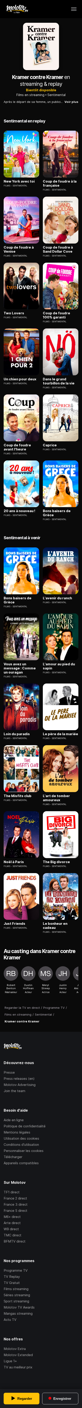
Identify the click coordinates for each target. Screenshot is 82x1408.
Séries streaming (17, 1295)
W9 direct (11, 1229)
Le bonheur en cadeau (55, 926)
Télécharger (13, 1157)
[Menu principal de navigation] (74, 9)
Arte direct (12, 1223)
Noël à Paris (14, 862)
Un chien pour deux (20, 379)
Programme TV (16, 1270)
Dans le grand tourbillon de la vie (58, 381)
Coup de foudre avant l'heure (17, 447)
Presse (9, 1072)
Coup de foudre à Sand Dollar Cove (58, 249)
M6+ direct (12, 1217)
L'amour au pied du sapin (59, 666)
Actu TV (10, 1319)
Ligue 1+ (10, 1361)
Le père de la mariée (60, 734)
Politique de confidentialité (25, 1126)
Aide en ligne (14, 1120)
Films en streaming (30, 95)
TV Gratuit (12, 1283)
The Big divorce (56, 862)
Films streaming (16, 1289)
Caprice (50, 445)
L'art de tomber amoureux (56, 798)
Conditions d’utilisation (21, 1144)
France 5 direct (15, 1210)
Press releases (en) (19, 1078)
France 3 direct (16, 1204)
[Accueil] (16, 9)
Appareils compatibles (21, 1163)
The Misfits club (17, 796)
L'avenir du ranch (57, 598)
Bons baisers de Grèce (57, 513)
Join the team (14, 1091)
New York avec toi (19, 181)
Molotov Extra (15, 1349)
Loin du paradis (17, 734)
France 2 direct (15, 1198)
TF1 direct (12, 1192)
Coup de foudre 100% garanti (56, 315)
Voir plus (71, 102)
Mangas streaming (18, 1313)
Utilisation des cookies (21, 1138)
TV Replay (12, 1276)
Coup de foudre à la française (60, 183)
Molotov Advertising (20, 1085)
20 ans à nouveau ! (19, 511)
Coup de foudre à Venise (19, 249)
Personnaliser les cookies (24, 1151)
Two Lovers (14, 313)
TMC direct (12, 1235)
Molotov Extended (18, 1355)
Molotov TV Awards (19, 1307)
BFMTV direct (15, 1241)
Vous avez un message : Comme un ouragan (20, 668)
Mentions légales (17, 1132)
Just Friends (14, 924)
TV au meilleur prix (18, 1367)
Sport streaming (16, 1301)
